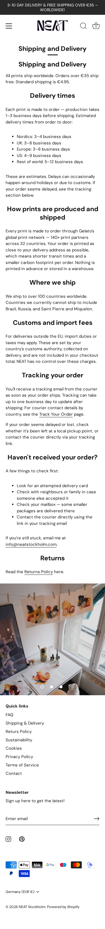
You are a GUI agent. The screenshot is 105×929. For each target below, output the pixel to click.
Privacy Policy (19, 756)
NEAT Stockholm (32, 906)
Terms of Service (22, 765)
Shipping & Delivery (25, 723)
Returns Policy (38, 572)
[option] (52, 639)
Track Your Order (56, 414)
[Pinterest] (22, 838)
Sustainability (19, 740)
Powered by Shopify (63, 906)
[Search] (83, 27)
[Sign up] (96, 818)
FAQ (9, 715)
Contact (14, 773)
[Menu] (9, 26)
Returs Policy (19, 731)
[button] (42, 687)
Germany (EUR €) (20, 892)
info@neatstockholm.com (31, 544)
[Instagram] (8, 838)
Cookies (14, 748)
